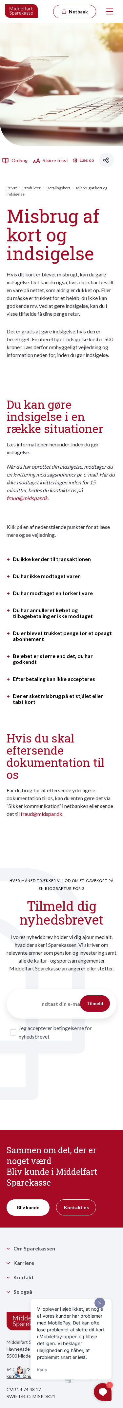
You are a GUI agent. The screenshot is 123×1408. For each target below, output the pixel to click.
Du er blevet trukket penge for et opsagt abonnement (62, 636)
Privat (12, 187)
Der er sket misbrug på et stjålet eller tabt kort (58, 699)
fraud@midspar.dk (27, 498)
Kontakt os (76, 1207)
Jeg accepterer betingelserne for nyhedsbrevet (55, 1032)
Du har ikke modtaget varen (47, 576)
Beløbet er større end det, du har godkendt (53, 659)
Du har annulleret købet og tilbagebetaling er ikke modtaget (53, 613)
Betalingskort (58, 187)
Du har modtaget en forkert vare (53, 593)
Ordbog (19, 160)
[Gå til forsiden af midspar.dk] (21, 11)
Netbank (78, 11)
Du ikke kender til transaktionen (52, 559)
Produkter (32, 187)
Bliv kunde (28, 1207)
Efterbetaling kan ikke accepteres (54, 679)
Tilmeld (95, 1003)
